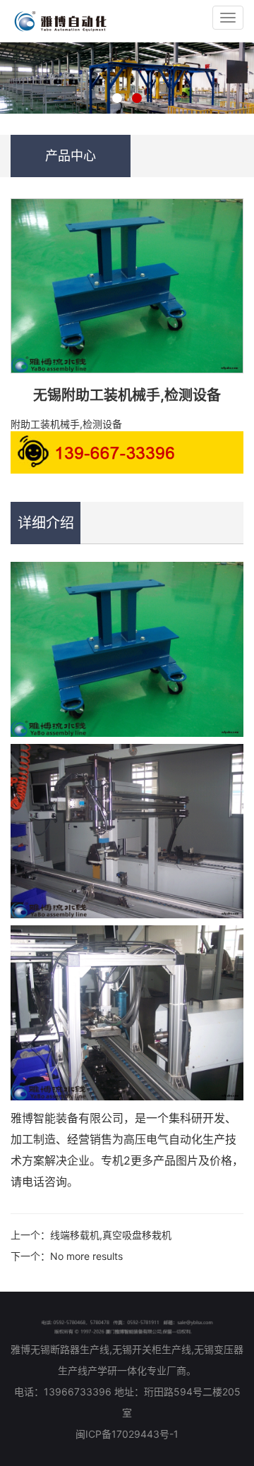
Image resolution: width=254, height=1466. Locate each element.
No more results (86, 1256)
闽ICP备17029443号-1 (127, 1434)
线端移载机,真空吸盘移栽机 (110, 1235)
